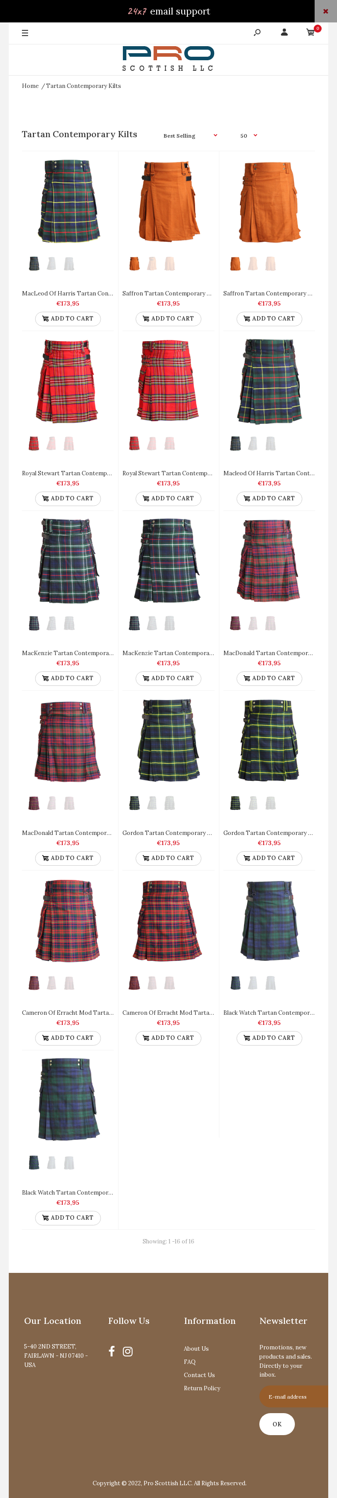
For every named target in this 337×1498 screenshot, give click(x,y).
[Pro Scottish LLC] (168, 60)
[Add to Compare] (103, 166)
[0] (310, 34)
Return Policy (202, 1388)
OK (277, 1424)
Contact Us (199, 1375)
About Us (196, 1348)
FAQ (190, 1362)
